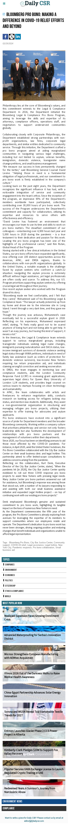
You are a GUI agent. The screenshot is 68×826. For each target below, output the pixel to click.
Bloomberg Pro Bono (19, 542)
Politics (9, 580)
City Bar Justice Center (41, 542)
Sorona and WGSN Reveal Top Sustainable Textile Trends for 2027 (33, 713)
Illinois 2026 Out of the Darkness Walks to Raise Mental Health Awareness (32, 675)
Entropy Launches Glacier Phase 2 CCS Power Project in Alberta (30, 732)
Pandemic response (22, 547)
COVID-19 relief (18, 545)
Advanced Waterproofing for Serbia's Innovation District (32, 636)
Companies (10, 564)
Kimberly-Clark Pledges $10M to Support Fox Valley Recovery (31, 751)
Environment (11, 570)
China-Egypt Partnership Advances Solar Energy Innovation (32, 694)
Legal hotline (51, 545)
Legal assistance (35, 545)
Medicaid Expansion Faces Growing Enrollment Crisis (31, 617)
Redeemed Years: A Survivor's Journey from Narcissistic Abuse (29, 790)
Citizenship (10, 585)
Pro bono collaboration (43, 547)
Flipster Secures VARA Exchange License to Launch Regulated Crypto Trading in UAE (34, 771)
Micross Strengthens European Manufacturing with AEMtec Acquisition (31, 656)
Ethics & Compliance (14, 591)
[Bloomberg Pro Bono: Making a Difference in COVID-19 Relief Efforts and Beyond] (34, 51)
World (8, 596)
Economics (10, 575)
